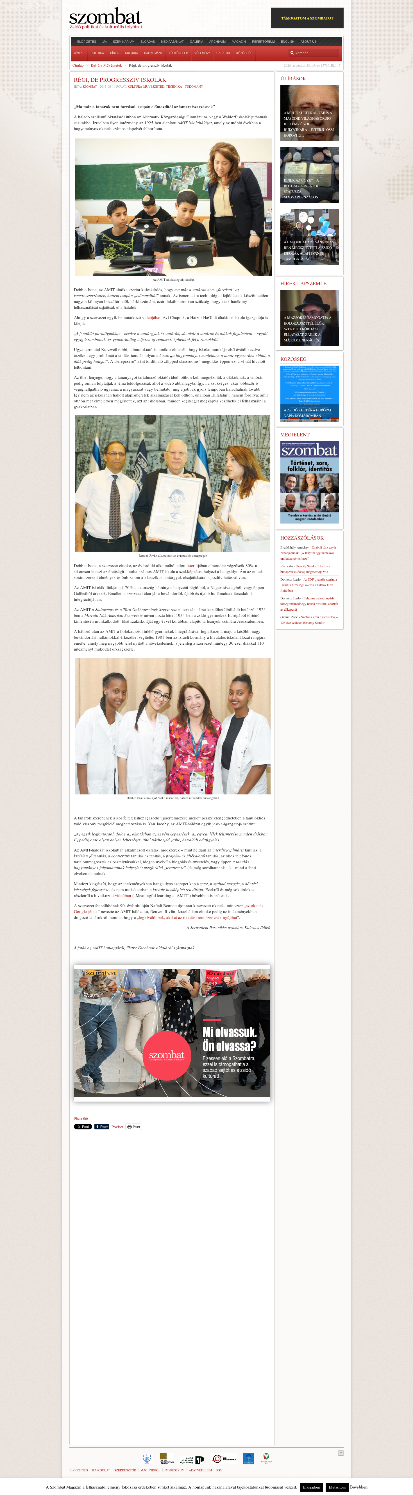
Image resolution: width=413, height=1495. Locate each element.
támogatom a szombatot (307, 18)
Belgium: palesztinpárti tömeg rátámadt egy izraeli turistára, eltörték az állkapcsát (309, 603)
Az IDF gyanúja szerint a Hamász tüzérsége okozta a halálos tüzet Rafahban (308, 585)
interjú (192, 565)
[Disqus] (172, 1212)
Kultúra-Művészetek (106, 65)
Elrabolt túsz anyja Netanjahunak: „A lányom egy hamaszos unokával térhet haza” (308, 553)
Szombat (90, 86)
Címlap (78, 65)
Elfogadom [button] (311, 1487)
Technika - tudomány (184, 86)
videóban (123, 895)
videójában (152, 317)
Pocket (117, 1126)
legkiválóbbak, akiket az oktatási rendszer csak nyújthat (188, 917)
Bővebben (358, 1487)
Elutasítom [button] (337, 1487)
